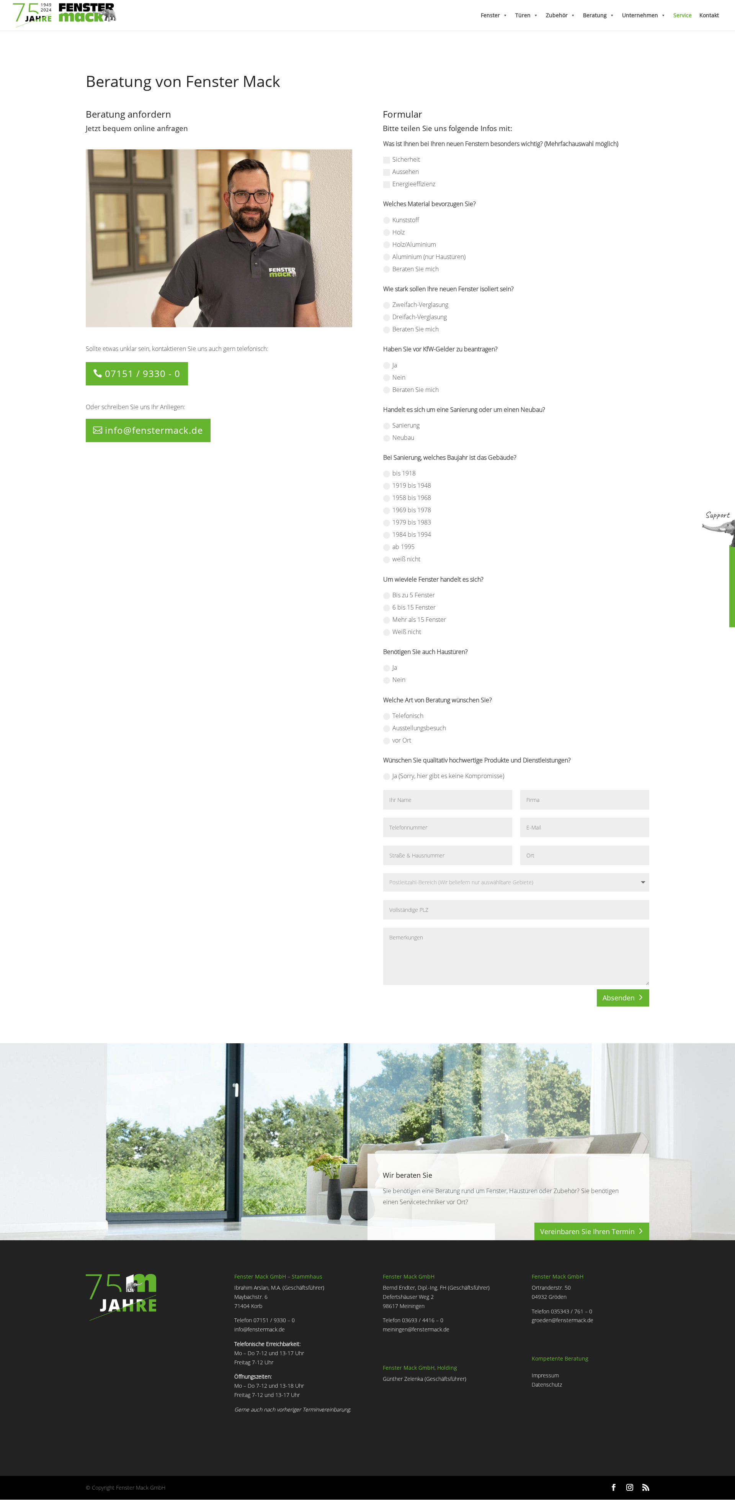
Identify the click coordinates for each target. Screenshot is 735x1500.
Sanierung (406, 425)
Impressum (545, 1375)
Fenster (490, 15)
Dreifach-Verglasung (419, 317)
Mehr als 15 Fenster (419, 619)
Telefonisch (407, 715)
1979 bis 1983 (411, 522)
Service (682, 15)
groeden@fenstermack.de (562, 1320)
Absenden (619, 997)
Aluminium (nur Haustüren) (429, 256)
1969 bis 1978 (411, 510)
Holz (398, 232)
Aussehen (405, 171)
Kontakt (709, 15)
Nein (398, 377)
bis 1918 (404, 473)
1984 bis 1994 (411, 534)
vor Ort (401, 740)
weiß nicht (406, 559)
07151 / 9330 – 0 (274, 1320)
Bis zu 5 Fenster (413, 595)
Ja (394, 365)
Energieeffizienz (413, 184)
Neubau (403, 437)
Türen (523, 15)
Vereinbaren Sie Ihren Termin (587, 1231)
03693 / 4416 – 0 (422, 1320)
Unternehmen (640, 15)
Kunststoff (405, 220)
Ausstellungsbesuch (419, 728)
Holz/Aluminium (414, 244)
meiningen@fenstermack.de (416, 1329)
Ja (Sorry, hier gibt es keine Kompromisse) (448, 776)
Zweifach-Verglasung (420, 304)
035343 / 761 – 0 (571, 1311)
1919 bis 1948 (411, 485)
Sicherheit (406, 159)
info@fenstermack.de (154, 430)
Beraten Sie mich (415, 269)
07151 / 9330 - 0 (142, 373)
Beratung (595, 15)
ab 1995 (403, 547)
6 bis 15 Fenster (414, 607)
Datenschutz (547, 1384)
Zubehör (557, 15)
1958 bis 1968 (411, 497)
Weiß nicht (406, 632)
